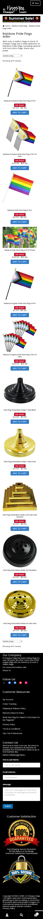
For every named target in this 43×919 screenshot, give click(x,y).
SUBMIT (7, 806)
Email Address (10, 772)
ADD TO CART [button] (20, 112)
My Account (8, 699)
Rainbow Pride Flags (19, 26)
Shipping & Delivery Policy (14, 708)
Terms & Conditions (11, 729)
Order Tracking (9, 704)
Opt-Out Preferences (12, 733)
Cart (33, 913)
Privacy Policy (9, 724)
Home (7, 26)
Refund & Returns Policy (13, 713)
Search (21, 915)
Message (7, 784)
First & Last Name (11, 760)
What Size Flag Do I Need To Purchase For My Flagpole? (21, 718)
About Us (7, 670)
